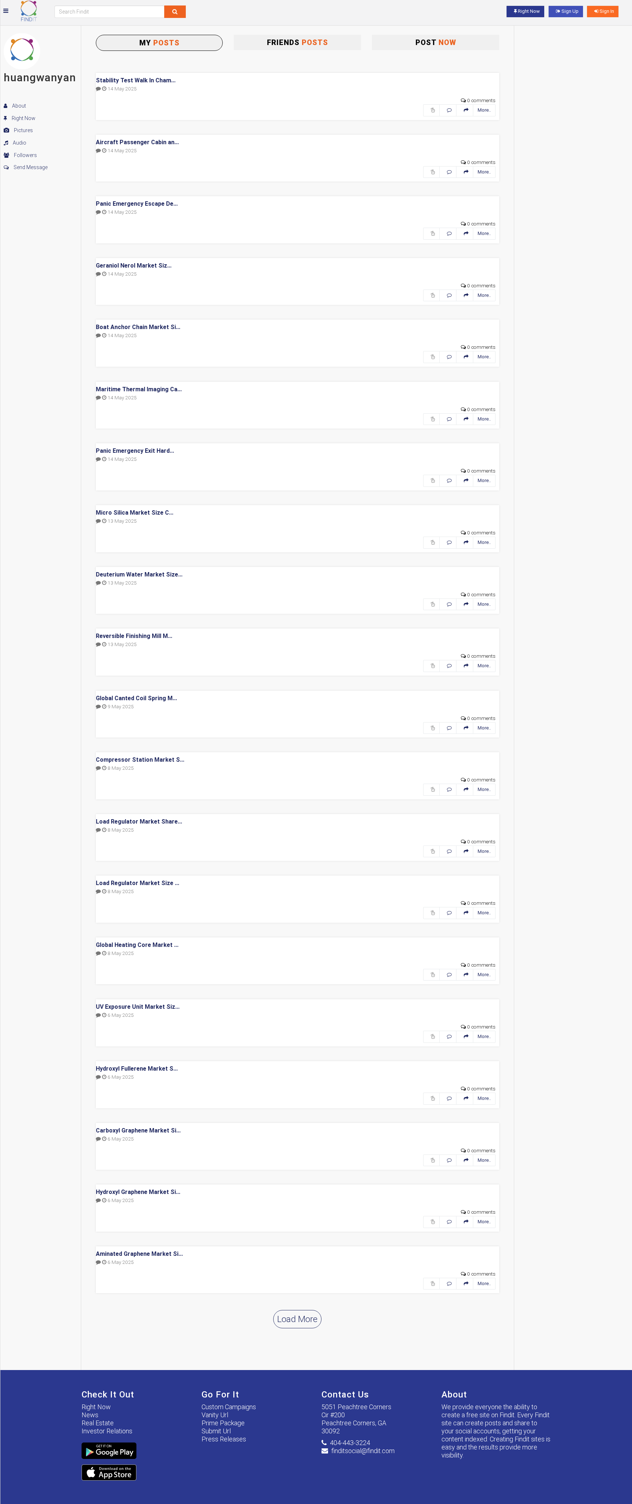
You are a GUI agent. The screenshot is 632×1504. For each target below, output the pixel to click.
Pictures (23, 130)
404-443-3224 (350, 1443)
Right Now (23, 118)
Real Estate (98, 1423)
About (18, 106)
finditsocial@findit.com (363, 1451)
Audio (19, 143)
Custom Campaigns (229, 1407)
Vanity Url (215, 1415)
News (90, 1415)
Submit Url (216, 1431)
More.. (484, 110)
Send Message (30, 167)
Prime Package (223, 1423)
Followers (25, 155)
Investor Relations (107, 1431)
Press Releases (224, 1439)
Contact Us (345, 1394)
